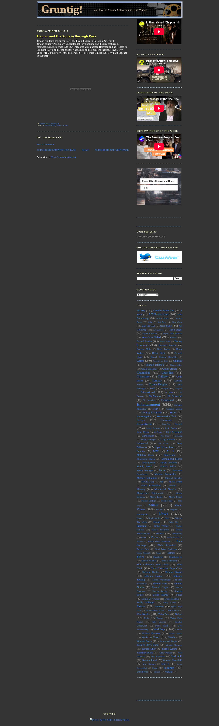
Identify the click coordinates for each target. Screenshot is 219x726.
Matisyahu (169, 455)
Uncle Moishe (162, 625)
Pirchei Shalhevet (160, 529)
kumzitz (169, 667)
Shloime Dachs (150, 572)
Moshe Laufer (156, 497)
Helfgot (141, 420)
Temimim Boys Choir (154, 610)
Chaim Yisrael (169, 368)
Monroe (173, 485)
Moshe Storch (175, 497)
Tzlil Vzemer (159, 622)
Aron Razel (176, 329)
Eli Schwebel (175, 396)
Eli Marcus (155, 396)
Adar (150, 322)
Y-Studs (178, 629)
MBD (170, 451)
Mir (161, 481)
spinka (157, 671)
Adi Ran (161, 322)
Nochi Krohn (154, 518)
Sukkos (141, 606)
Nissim (140, 518)
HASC (173, 412)
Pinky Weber (161, 525)
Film (155, 408)
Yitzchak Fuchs (145, 652)
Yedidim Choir (151, 637)
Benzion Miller (144, 349)
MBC (156, 451)
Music (153, 505)
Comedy (157, 380)
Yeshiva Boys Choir (148, 644)
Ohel (167, 518)
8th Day (141, 310)
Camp (140, 360)
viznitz (168, 671)
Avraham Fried (151, 337)
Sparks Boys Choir (150, 598)
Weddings (159, 629)
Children (163, 376)
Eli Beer (169, 392)
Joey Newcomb (174, 431)
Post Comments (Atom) (63, 157)
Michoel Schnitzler (147, 478)
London (141, 451)
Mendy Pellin (168, 466)
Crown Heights (158, 384)
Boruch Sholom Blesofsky (164, 357)
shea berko (142, 671)
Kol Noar (165, 435)
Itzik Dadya (171, 428)
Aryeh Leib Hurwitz (172, 333)
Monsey (141, 489)
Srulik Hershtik (172, 598)
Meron (162, 470)
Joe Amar (157, 432)
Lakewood (142, 443)
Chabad (177, 360)
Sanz (158, 553)
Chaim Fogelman (149, 368)
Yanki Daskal (175, 633)
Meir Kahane (148, 462)
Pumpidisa (177, 533)
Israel (178, 424)
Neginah (174, 509)
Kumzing (178, 436)
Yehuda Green (144, 641)
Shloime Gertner (154, 576)
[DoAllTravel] (159, 204)
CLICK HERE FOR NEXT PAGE (112, 150)
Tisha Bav (163, 614)
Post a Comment (45, 144)
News (59, 126)
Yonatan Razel (149, 660)
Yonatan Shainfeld (172, 660)
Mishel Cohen (175, 481)
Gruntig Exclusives (152, 412)
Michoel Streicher (173, 478)
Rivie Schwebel (167, 545)
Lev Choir (163, 443)
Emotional (167, 400)
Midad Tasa (147, 481)
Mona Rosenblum (151, 485)
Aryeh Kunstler (149, 333)
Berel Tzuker (163, 349)
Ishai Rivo (166, 424)
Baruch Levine (144, 341)
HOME (85, 150)
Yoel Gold (176, 656)
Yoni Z (165, 664)
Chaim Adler (176, 365)
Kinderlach (148, 435)
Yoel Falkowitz (158, 656)
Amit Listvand (148, 326)
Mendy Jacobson (168, 462)
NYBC (159, 509)
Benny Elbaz (165, 341)
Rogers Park (143, 549)
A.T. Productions (158, 314)
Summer (159, 606)
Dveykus (178, 388)
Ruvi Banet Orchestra (166, 549)
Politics (160, 533)
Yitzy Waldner (166, 652)
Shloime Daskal (173, 572)
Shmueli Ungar (160, 587)
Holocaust (166, 420)
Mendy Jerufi (144, 466)
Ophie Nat (173, 522)
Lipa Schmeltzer (164, 447)
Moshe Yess (167, 500)
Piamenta (141, 525)
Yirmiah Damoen (174, 645)
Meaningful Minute (146, 459)
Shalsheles (158, 557)
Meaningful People (171, 458)
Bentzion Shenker (168, 345)
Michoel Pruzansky (165, 474)
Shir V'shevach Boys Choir (153, 564)
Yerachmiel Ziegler (168, 641)
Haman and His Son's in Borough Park (66, 36)
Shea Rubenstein (169, 560)
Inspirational (144, 424)
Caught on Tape (160, 361)
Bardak (173, 337)
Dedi (152, 388)
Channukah (143, 372)
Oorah (157, 522)
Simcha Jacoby (159, 591)
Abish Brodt (162, 318)
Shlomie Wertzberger (161, 580)
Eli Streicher (149, 400)
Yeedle (171, 637)
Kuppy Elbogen (148, 439)
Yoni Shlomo (149, 664)
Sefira (140, 556)
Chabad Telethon (155, 364)
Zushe (155, 668)
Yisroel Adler (148, 648)
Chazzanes (143, 376)
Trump (159, 618)
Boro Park (50, 126)
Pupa (143, 537)
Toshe (146, 618)
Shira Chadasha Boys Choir (166, 568)
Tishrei (178, 614)
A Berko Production (163, 310)
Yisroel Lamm (169, 648)
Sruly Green (169, 602)
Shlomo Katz (160, 583)
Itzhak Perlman (153, 428)
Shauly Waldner (148, 560)
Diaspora (165, 388)
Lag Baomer (168, 439)
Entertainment (148, 404)
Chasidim (167, 372)
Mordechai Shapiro (165, 489)
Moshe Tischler (148, 500)
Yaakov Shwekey (151, 633)
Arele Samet (166, 325)
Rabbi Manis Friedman (159, 541)
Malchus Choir (145, 455)
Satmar (171, 552)
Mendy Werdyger (145, 470)
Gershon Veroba (174, 409)
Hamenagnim (144, 416)
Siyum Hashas (160, 594)
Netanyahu (142, 514)
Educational (148, 392)
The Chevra (173, 610)
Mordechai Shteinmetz (150, 493)
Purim (65, 126)
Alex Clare (177, 322)
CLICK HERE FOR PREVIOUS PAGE (56, 150)
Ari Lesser (158, 329)
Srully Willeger (145, 602)
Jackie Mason (143, 432)
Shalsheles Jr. (175, 557)
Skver (179, 594)
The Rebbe (143, 614)
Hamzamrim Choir (167, 416)
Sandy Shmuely (144, 553)
